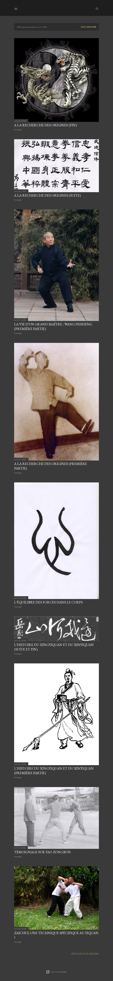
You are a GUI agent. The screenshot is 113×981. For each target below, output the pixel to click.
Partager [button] (18, 130)
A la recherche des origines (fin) (45, 125)
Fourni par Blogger (59, 972)
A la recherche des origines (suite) (47, 195)
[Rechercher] (97, 8)
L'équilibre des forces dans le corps (48, 602)
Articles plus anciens (85, 953)
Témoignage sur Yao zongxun (42, 852)
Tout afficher (88, 27)
